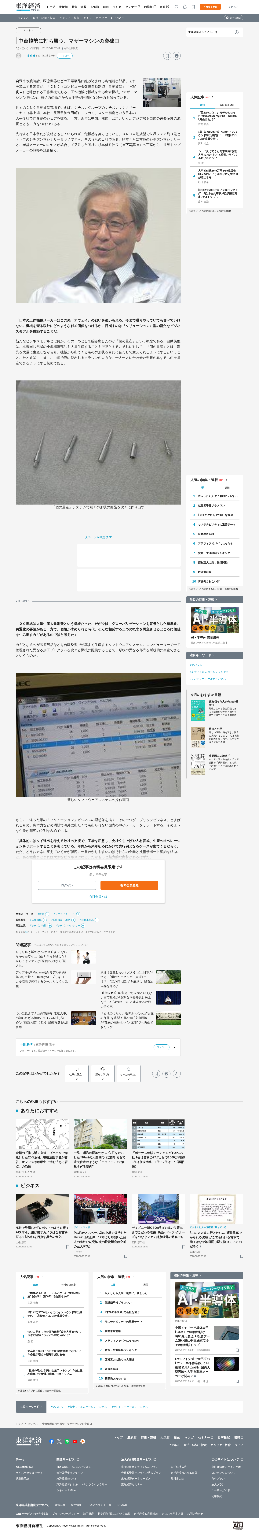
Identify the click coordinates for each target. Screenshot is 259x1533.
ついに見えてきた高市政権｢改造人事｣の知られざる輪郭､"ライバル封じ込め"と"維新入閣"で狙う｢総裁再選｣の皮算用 (42, 1020)
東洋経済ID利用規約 (146, 1513)
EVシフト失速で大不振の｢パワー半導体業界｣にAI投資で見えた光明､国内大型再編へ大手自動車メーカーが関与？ (192, 1367)
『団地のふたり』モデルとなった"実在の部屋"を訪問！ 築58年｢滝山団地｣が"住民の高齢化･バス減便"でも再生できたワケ (127, 1020)
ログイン (233, 7)
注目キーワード (200, 655)
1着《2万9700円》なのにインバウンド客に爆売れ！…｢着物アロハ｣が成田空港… (217, 135)
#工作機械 (36, 919)
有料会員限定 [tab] (227, 105)
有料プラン (218, 1478)
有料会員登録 (210, 7)
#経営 (41, 914)
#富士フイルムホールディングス (209, 671)
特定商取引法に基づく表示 (114, 1513)
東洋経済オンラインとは (202, 32)
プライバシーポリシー (65, 1513)
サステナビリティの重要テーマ (216, 524)
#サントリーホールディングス (208, 678)
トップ (50, 6)
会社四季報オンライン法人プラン (141, 1472)
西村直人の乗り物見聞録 (213, 562)
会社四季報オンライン (70, 1472)
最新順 (63, 6)
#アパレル (196, 665)
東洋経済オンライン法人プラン (140, 1466)
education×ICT (25, 1466)
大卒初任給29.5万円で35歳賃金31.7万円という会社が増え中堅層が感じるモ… (218, 174)
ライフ (87, 17)
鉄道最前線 (205, 571)
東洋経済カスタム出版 (184, 1472)
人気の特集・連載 (204, 480)
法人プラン (218, 1484)
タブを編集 (235, 18)
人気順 (94, 6)
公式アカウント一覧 (99, 1504)
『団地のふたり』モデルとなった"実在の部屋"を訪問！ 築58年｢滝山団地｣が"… (217, 116)
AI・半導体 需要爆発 (205, 637)
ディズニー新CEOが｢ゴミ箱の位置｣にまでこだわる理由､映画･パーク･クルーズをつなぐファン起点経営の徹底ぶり (158, 1232)
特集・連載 (79, 6)
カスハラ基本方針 (172, 1513)
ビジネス (23, 17)
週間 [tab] (227, 487)
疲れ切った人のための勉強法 (223, 703)
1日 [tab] (202, 487)
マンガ (117, 6)
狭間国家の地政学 (219, 755)
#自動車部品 (87, 919)
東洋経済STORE (66, 1478)
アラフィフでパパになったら (215, 543)
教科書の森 (177, 1478)
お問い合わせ (195, 1513)
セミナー (131, 6)
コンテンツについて (223, 1472)
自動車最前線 (206, 533)
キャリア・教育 (70, 17)
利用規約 (216, 1496)
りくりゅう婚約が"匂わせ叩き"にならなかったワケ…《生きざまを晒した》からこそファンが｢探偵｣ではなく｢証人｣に (42, 958)
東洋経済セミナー (132, 1484)
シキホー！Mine (66, 1490)
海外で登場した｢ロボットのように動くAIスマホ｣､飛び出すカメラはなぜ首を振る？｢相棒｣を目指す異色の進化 (42, 1232)
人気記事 (197, 97)
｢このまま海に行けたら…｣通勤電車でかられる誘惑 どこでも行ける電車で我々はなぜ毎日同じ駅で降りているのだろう (216, 1239)
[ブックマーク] (167, 56)
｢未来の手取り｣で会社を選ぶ (215, 515)
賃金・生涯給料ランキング (214, 552)
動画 (106, 6)
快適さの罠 (215, 728)
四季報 (148, 6)
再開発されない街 (209, 581)
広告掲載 (122, 1504)
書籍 (163, 6)
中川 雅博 (29, 55)
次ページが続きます (98, 537)
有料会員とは (98, 896)
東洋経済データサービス (136, 1478)
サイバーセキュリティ (29, 1472)
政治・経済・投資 (44, 17)
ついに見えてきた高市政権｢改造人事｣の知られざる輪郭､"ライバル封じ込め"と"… (217, 155)
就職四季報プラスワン (211, 505)
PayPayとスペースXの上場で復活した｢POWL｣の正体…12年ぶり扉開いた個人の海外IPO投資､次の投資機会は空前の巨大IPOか (100, 1239)
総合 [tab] (202, 104)
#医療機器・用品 (60, 919)
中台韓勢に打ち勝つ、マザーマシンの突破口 (69, 41)
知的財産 (88, 1513)
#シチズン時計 (38, 925)
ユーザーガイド (220, 1490)
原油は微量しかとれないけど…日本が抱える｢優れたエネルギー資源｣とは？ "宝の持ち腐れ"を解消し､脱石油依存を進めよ (126, 979)
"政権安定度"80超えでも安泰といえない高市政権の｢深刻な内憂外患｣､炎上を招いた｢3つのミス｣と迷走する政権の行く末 (126, 999)
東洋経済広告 (179, 1466)
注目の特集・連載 (202, 599)
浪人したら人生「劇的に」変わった (218, 496)
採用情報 (76, 1504)
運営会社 (60, 1504)
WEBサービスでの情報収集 (32, 1513)
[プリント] (177, 56)
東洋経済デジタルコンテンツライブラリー (82, 1484)
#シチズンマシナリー (68, 925)
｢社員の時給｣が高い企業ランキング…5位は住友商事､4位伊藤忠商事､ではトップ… (218, 193)
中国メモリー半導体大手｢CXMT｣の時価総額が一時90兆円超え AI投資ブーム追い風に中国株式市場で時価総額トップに (192, 1336)
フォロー (64, 55)
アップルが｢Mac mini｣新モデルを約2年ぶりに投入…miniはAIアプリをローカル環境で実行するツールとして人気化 (42, 979)
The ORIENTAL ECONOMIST (74, 1466)
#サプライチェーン (64, 914)
